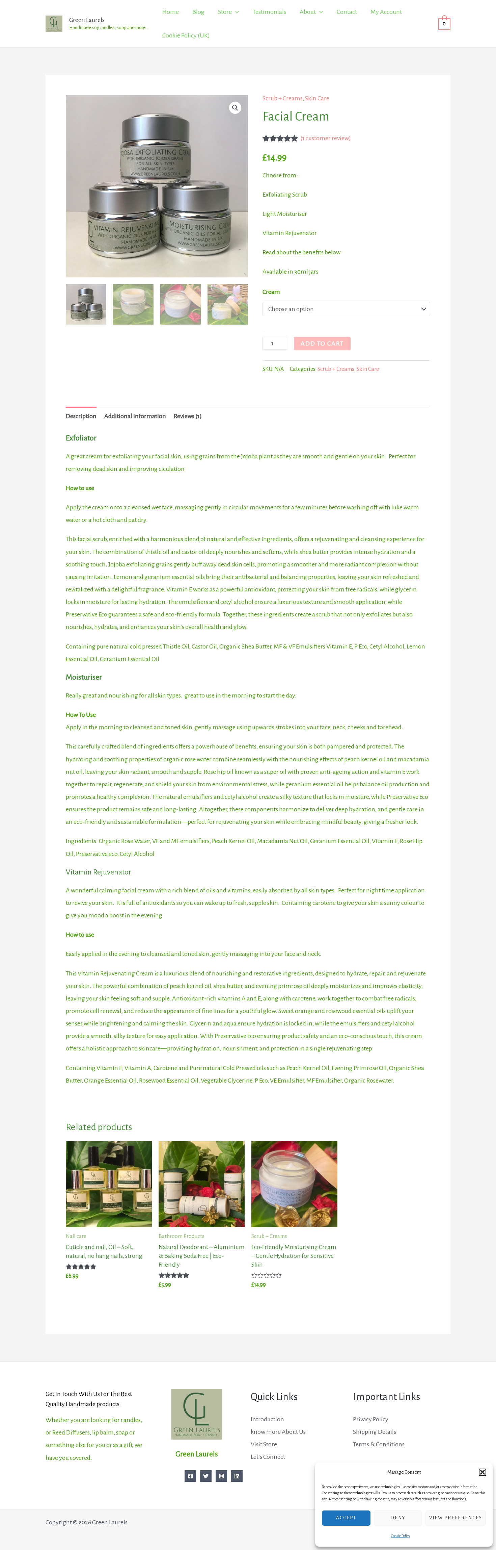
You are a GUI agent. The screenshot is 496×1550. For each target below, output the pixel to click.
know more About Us (278, 1431)
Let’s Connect (268, 1456)
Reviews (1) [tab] (188, 416)
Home (170, 11)
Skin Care (317, 98)
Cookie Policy (400, 1536)
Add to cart (322, 343)
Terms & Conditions (379, 1444)
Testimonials (269, 11)
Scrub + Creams (283, 98)
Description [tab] (81, 416)
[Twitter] (206, 1476)
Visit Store (264, 1444)
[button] (482, 1472)
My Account (386, 11)
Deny (398, 1517)
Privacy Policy (370, 1419)
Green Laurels (87, 20)
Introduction (267, 1419)
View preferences (455, 1517)
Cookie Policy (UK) (186, 35)
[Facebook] (190, 1476)
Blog (198, 11)
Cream (271, 291)
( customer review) (325, 138)
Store (225, 11)
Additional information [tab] (135, 416)
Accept (346, 1517)
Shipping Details (374, 1431)
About (308, 11)
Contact (347, 11)
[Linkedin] (237, 1476)
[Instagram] (221, 1476)
